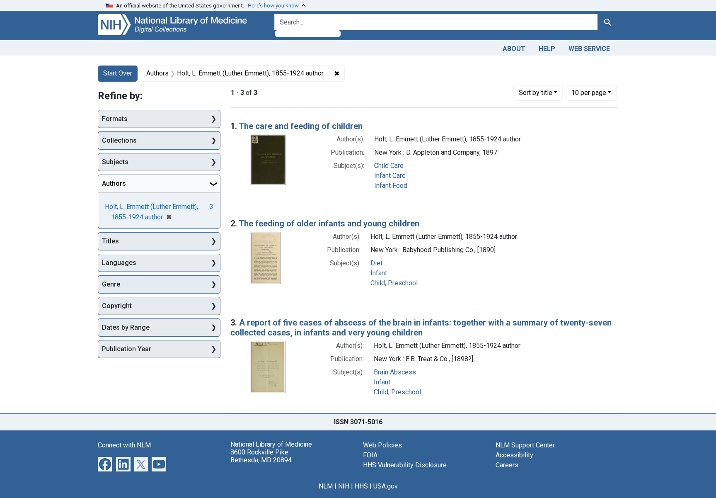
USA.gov (385, 486)
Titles (110, 241)
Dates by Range (126, 327)
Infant (378, 273)
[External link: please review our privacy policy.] (105, 463)
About (514, 49)
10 (588, 92)
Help (547, 49)
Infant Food (390, 185)
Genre (111, 284)
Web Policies (382, 445)
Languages (119, 263)
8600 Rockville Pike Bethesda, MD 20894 (261, 456)
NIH (343, 486)
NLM (326, 486)
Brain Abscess (395, 372)
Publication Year (126, 349)
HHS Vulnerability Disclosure (405, 465)
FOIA (370, 455)
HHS (361, 486)
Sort (535, 93)
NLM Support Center (525, 445)
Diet (376, 263)
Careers (507, 465)
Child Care (389, 166)
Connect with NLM (124, 445)
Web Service (589, 49)
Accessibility (514, 455)
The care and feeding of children (301, 126)
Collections (119, 140)
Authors (114, 183)
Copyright (117, 306)
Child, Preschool (394, 283)
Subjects (115, 162)
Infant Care (390, 176)
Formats (115, 119)
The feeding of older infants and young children (329, 223)
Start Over (117, 73)
